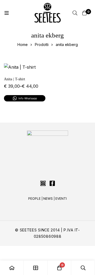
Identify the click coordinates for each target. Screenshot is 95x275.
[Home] (12, 267)
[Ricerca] (75, 13)
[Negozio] (36, 267)
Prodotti (42, 44)
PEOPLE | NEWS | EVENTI (47, 199)
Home (22, 44)
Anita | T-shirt (14, 79)
